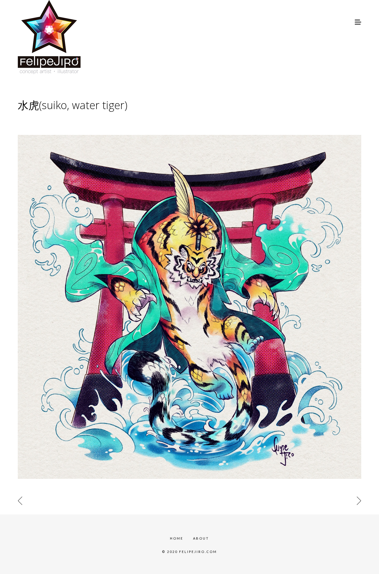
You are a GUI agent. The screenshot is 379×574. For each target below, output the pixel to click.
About (201, 538)
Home (176, 538)
